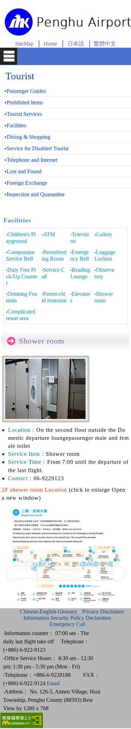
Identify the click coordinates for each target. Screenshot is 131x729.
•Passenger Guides (25, 91)
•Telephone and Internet (31, 160)
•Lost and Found (23, 171)
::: (13, 612)
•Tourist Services (23, 114)
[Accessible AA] (21, 726)
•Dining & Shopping (27, 137)
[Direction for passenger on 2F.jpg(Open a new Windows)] (65, 605)
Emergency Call (67, 624)
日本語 (75, 44)
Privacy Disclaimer (103, 612)
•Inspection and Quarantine (35, 194)
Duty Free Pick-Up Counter (21, 276)
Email (53, 683)
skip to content (10, 1)
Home (50, 44)
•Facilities (15, 125)
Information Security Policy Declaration (67, 618)
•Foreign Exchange (26, 183)
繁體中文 (105, 44)
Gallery (104, 234)
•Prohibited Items (24, 102)
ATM (49, 234)
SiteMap (24, 44)
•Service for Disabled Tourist (36, 148)
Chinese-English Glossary (48, 612)
